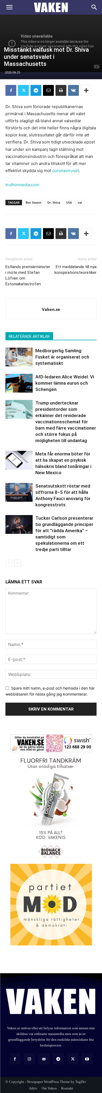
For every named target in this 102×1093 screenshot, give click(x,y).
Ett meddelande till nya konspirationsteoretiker (75, 269)
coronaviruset (65, 170)
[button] (9, 7)
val (80, 202)
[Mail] (43, 1059)
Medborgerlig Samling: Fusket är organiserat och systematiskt (62, 357)
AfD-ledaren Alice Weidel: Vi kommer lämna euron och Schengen (64, 383)
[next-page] (17, 563)
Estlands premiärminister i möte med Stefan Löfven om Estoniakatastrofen (27, 275)
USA (69, 202)
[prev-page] (8, 563)
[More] (86, 90)
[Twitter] (23, 90)
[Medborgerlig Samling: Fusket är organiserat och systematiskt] (19, 357)
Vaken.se (51, 309)
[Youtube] (87, 1059)
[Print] (60, 90)
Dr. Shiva (53, 202)
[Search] (94, 7)
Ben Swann (33, 202)
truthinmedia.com (22, 184)
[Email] (48, 90)
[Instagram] (29, 1059)
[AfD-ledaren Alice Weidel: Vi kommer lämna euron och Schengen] (19, 383)
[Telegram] (35, 90)
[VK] (73, 90)
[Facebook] (10, 90)
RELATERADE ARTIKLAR (29, 336)
